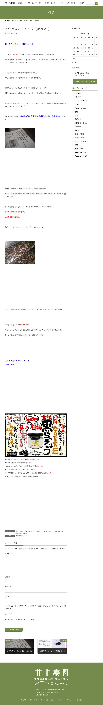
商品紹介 (78, 119)
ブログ (60, 700)
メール (8, 587)
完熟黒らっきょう (30, 531)
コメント (9, 554)
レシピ (77, 104)
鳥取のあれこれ (58, 531)
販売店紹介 (79, 149)
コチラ (38, 459)
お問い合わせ (69, 700)
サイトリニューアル (82, 73)
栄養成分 (39, 531)
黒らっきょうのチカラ (36, 700)
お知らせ (78, 97)
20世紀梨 (78, 93)
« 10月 (74, 62)
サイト (7, 596)
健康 (17, 531)
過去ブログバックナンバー (85, 81)
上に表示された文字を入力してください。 (20, 619)
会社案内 (79, 700)
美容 (76, 145)
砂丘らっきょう (48, 531)
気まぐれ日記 (79, 134)
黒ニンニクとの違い (21, 533)
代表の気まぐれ (80, 108)
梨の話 (77, 130)
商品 (21, 531)
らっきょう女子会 (81, 101)
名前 (7, 577)
